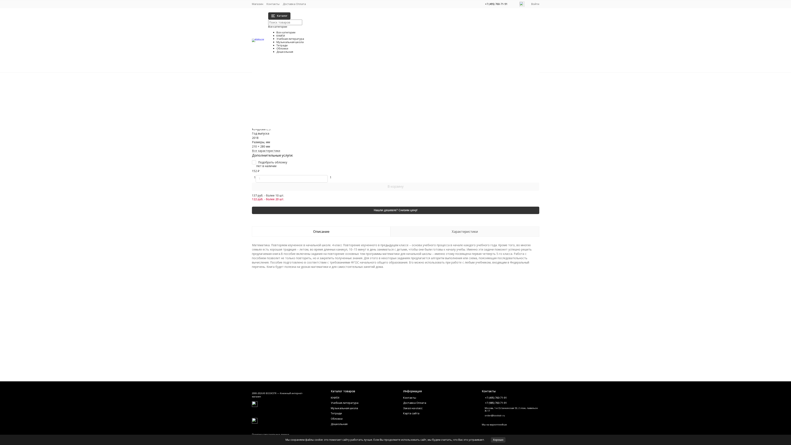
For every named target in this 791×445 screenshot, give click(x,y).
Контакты (273, 4)
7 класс (421, 101)
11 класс (422, 88)
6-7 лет (421, 127)
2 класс (295, 88)
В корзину (395, 186)
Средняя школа (427, 79)
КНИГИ (265, 78)
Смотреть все (300, 109)
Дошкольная (269, 99)
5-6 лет (421, 123)
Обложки (266, 95)
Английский (298, 105)
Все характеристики (266, 151)
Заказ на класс (412, 408)
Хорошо (498, 439)
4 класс (295, 101)
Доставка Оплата (294, 4)
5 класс (421, 92)
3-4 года (296, 127)
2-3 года (296, 123)
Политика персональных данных (270, 434)
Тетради (266, 91)
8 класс (421, 105)
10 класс (422, 83)
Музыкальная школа (274, 86)
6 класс (421, 96)
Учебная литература (274, 82)
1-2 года (296, 118)
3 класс (295, 96)
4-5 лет (421, 118)
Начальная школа (302, 79)
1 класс (295, 83)
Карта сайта (411, 413)
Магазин (257, 4)
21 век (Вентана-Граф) (306, 92)
